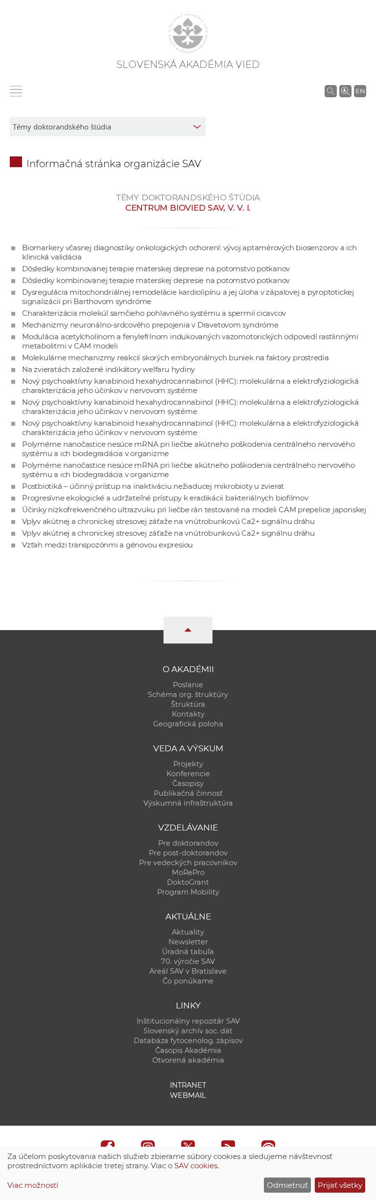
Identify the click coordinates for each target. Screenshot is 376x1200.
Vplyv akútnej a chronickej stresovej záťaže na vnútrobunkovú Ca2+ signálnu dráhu (168, 521)
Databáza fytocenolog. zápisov (188, 1040)
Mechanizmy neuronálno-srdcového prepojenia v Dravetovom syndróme (150, 324)
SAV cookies (195, 1165)
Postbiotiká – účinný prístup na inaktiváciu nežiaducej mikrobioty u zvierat (153, 486)
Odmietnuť (287, 1185)
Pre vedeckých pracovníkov (188, 862)
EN (360, 91)
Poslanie (188, 684)
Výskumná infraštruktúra (188, 803)
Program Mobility (188, 892)
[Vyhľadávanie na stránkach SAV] (331, 91)
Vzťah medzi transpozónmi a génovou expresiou (107, 544)
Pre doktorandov (188, 843)
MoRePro (188, 872)
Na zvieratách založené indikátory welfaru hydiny (108, 369)
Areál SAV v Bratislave (188, 971)
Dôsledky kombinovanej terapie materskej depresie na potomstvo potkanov (156, 268)
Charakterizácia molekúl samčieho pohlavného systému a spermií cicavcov (154, 313)
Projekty (188, 764)
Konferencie (188, 773)
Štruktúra (188, 704)
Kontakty (188, 714)
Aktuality (188, 932)
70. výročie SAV (188, 961)
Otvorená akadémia (188, 1060)
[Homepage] (188, 33)
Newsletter (188, 942)
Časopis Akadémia (188, 1050)
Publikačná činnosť (188, 793)
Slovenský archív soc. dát (188, 1030)
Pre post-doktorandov (188, 853)
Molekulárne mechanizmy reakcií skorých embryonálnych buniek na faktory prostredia (175, 357)
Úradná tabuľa (188, 951)
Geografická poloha (188, 724)
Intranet (188, 1085)
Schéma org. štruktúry (188, 694)
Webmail (188, 1095)
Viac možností (32, 1185)
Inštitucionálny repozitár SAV (188, 1021)
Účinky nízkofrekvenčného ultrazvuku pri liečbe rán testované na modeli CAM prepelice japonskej (194, 509)
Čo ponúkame (188, 981)
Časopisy (188, 783)
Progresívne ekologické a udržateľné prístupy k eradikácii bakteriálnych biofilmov (165, 497)
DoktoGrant (188, 882)
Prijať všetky (340, 1185)
